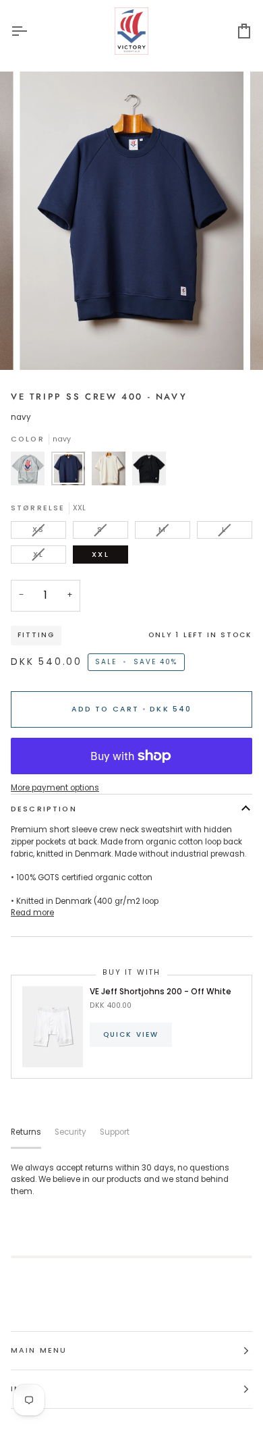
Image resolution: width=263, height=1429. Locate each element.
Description (44, 809)
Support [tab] (114, 1132)
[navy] (71, 472)
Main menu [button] (39, 1350)
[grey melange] (31, 472)
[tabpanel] (131, 1180)
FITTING (36, 635)
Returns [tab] (26, 1132)
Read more (32, 912)
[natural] (112, 472)
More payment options (55, 787)
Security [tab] (70, 1132)
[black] (149, 472)
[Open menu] (31, 31)
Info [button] (22, 1389)
